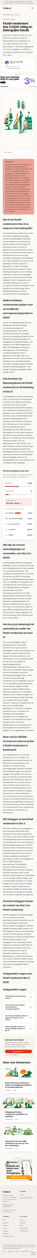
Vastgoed (5, 1231)
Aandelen (5, 1223)
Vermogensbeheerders (26, 1197)
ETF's (4, 1220)
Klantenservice (24, 1231)
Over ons (22, 1220)
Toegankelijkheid (25, 1251)
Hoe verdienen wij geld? (33, 1253)
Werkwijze (23, 1223)
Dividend (5, 1225)
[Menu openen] (32, 8)
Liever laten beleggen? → (12, 1055)
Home (4, 14)
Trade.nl (7, 8)
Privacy (5, 1251)
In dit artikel (8, 152)
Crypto (5, 1228)
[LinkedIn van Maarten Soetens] (7, 63)
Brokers (22, 1195)
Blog (21, 1225)
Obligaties (6, 1233)
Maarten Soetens (15, 62)
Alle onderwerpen (8, 1236)
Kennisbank (10, 14)
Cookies (17, 1251)
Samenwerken (24, 1228)
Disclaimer (11, 1251)
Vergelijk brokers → (18, 1051)
